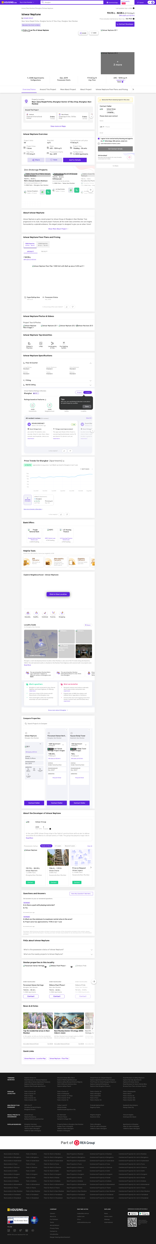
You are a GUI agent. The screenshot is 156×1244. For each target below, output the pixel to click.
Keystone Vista (95, 1117)
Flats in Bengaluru (32, 1157)
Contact (30, 882)
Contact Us (53, 1231)
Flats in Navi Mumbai (33, 1191)
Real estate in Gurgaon (12, 1174)
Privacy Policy (54, 1228)
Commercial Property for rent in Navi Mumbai (134, 1191)
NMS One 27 (28, 1105)
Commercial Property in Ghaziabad (102, 1198)
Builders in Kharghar (63, 1130)
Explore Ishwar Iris (30, 1078)
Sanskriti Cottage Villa (64, 1119)
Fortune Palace (62, 1117)
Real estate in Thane (11, 1188)
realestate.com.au (83, 1213)
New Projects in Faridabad (76, 1194)
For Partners (54, 1219)
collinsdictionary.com (84, 1222)
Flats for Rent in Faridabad (53, 1194)
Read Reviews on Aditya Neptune (133, 1078)
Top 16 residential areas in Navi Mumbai (36, 1032)
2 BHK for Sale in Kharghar (98, 1128)
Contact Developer (126, 24)
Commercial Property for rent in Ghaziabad (133, 1198)
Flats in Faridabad (32, 1194)
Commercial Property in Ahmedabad (102, 1184)
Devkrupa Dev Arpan (129, 1117)
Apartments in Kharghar (130, 1124)
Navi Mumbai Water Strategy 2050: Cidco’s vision (68, 1032)
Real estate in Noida (11, 1177)
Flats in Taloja (28, 1096)
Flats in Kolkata (31, 1181)
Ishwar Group (40, 822)
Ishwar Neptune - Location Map (35, 1058)
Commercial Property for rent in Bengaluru (133, 1157)
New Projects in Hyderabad (76, 1160)
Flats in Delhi (30, 1171)
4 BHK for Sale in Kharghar (32, 1130)
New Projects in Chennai (75, 1167)
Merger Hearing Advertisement (60, 1237)
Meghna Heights (95, 1115)
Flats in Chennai (31, 1167)
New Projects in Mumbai (75, 1154)
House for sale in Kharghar (32, 1126)
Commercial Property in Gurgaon (101, 1174)
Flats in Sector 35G (129, 1100)
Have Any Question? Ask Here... (81, 893)
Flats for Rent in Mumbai (52, 1154)
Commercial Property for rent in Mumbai (132, 1154)
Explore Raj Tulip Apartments (132, 1080)
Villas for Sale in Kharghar (131, 1126)
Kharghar (39, 8)
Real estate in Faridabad (12, 1194)
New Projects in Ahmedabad (76, 1184)
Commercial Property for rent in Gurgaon (133, 1174)
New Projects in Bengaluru (76, 1157)
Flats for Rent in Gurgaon (52, 1174)
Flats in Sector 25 (30, 1093)
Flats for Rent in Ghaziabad (53, 1198)
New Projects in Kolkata (75, 1181)
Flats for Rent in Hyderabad (53, 1160)
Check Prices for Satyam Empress (101, 1078)
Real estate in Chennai (12, 1167)
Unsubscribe (54, 1234)
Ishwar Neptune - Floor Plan (59, 1058)
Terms (52, 1222)
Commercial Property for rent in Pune (132, 1164)
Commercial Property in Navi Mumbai (102, 1191)
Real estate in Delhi (10, 1171)
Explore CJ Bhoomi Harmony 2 (34, 1084)
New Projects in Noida (74, 1177)
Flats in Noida (30, 1177)
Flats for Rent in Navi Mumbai (54, 1191)
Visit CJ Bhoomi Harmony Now (67, 1084)
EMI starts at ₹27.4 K (126, 16)
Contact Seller (34, 803)
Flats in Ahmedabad (33, 1184)
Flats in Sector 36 (30, 1098)
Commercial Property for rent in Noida (132, 1177)
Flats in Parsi (94, 1098)
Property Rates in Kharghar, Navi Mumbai (70, 1124)
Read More (27, 665)
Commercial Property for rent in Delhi (132, 1171)
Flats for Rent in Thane (52, 1188)
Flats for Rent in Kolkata (52, 1181)
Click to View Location (58, 594)
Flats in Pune (30, 1164)
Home (23, 8)
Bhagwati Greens (29, 1109)
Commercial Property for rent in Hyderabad (134, 1160)
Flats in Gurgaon (31, 1174)
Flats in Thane (31, 1188)
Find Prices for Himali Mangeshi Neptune (103, 1082)
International (108, 1222)
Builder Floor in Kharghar (65, 1126)
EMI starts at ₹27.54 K (77, 758)
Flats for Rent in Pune (51, 1164)
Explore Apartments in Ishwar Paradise (102, 1080)
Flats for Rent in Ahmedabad (54, 1184)
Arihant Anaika (61, 1107)
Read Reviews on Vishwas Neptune (35, 1080)
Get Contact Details (115, 149)
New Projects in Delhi (74, 1171)
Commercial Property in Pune (100, 1164)
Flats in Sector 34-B (63, 1098)
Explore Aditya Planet (64, 1086)
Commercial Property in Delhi (100, 1171)
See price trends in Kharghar (33, 509)
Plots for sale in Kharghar (98, 1126)
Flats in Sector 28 (30, 1091)
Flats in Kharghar (95, 1093)
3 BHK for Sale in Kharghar (131, 1128)
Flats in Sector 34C (30, 1100)
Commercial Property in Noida (100, 1177)
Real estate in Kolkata (11, 1181)
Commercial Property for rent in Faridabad (133, 1194)
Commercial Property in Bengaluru (102, 1157)
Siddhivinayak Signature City (66, 1109)
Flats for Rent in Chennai (52, 1167)
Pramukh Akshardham (97, 1105)
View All (88, 418)
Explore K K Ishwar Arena (131, 1082)
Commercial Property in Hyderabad (102, 1160)
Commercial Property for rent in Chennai (133, 1167)
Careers (52, 1213)
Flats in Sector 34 (95, 1100)
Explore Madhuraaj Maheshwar (67, 1080)
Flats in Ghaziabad (32, 1198)
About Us (53, 1216)
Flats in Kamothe (95, 1096)
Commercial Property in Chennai (101, 1167)
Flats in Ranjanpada (129, 1091)
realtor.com (80, 1216)
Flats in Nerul (127, 1093)
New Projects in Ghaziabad (76, 1198)
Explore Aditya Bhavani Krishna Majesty (69, 1082)
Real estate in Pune (11, 1164)
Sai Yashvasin (61, 1115)
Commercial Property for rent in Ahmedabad (134, 1184)
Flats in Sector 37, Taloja (64, 1096)
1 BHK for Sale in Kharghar (65, 1128)
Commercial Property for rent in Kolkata (132, 1181)
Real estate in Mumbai (11, 1154)
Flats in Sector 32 (95, 1091)
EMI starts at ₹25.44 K (54, 758)
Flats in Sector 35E (129, 1098)
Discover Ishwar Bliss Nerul (66, 1078)
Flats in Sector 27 (62, 1091)
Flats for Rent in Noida (51, 1177)
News (106, 1213)
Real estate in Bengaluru (12, 1157)
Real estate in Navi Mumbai (13, 1191)
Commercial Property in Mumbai (101, 1154)
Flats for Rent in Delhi (51, 1171)
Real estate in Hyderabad (12, 1160)
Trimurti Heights (128, 1115)
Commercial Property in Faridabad (101, 1194)
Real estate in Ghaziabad (12, 1198)
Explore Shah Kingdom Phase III (100, 1086)
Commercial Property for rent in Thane (132, 1188)
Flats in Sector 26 (128, 1096)
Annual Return (54, 1225)
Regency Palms (95, 1107)
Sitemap (107, 1219)
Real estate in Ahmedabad (13, 1184)
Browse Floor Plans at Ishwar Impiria (134, 1086)
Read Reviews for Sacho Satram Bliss (135, 1084)
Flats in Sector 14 (62, 1100)
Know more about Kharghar (57, 710)
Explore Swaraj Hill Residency (99, 1084)
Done (87, 406)
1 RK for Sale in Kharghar (32, 1128)
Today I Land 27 (62, 1105)
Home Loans (108, 1216)
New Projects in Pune (74, 1164)
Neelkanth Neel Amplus (130, 1105)
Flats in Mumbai (31, 1154)
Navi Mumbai (31, 8)
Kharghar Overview (30, 1124)
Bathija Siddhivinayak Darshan (34, 1119)
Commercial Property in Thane (100, 1188)
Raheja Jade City (128, 1107)
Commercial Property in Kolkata (100, 1181)
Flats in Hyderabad (32, 1160)
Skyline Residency (30, 1117)
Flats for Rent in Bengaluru (53, 1157)
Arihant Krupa (28, 1115)
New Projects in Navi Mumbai (77, 1191)
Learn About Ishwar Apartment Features (37, 1082)
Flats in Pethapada (63, 1093)
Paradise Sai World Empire (32, 1107)
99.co (79, 1219)
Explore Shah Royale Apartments (35, 1086)
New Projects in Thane (74, 1188)
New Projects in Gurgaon (75, 1174)
